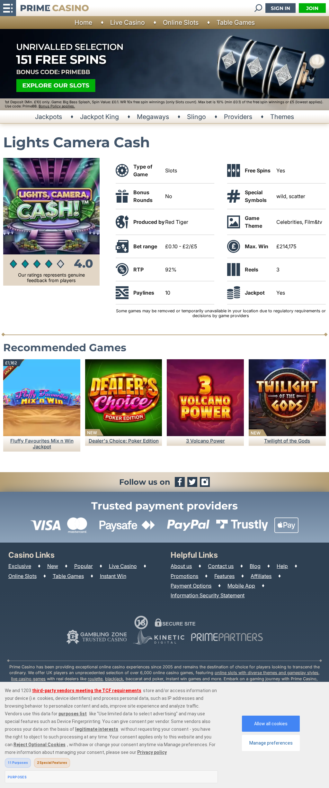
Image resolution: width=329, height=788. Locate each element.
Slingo (196, 117)
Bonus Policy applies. (57, 106)
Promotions (184, 576)
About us (181, 566)
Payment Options (191, 585)
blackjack (114, 678)
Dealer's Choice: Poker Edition (124, 441)
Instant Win (113, 576)
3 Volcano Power (205, 441)
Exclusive (19, 566)
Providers (238, 117)
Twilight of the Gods (287, 441)
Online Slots (181, 22)
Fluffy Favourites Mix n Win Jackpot (42, 444)
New (52, 566)
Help (282, 566)
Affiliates (261, 576)
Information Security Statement (208, 595)
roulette (95, 678)
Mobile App (241, 585)
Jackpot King (99, 117)
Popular (83, 566)
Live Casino (127, 22)
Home (83, 22)
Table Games (236, 22)
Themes (282, 117)
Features (224, 576)
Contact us (221, 566)
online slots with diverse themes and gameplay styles (266, 672)
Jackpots (48, 117)
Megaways (153, 117)
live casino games (28, 678)
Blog (255, 566)
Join (312, 8)
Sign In (280, 8)
